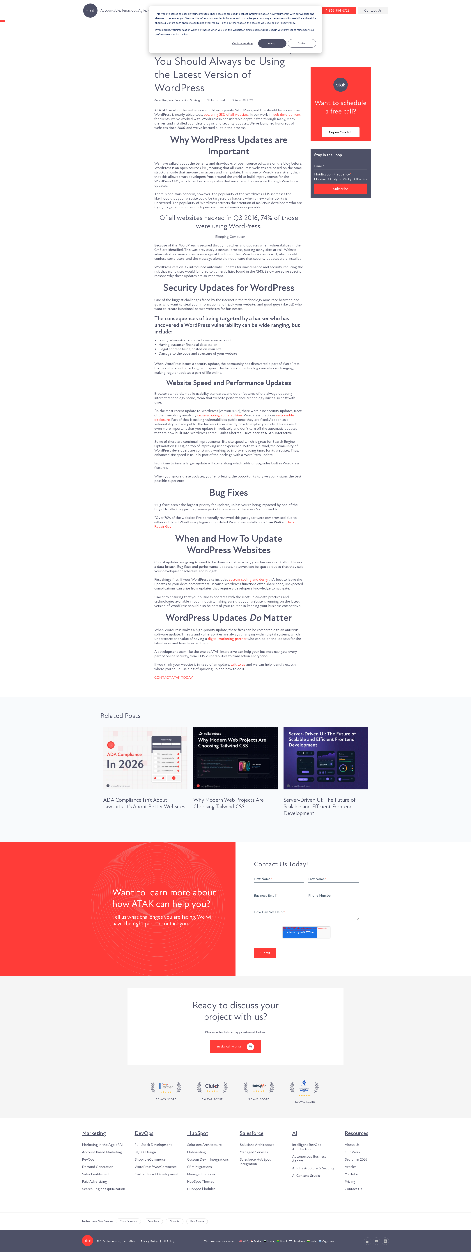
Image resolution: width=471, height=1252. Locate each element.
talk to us (238, 664)
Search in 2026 (356, 1159)
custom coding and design (249, 579)
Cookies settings (242, 43)
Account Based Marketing (102, 1152)
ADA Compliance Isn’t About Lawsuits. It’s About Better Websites (144, 803)
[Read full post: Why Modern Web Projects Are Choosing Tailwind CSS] (235, 758)
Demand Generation (97, 1167)
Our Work (352, 1152)
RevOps (88, 1159)
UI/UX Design (145, 1152)
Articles (350, 1167)
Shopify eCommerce (150, 1159)
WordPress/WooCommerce (156, 1167)
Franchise (153, 1221)
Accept (272, 43)
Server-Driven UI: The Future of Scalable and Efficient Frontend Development (319, 807)
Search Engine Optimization (103, 1189)
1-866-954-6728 (337, 10)
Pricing (350, 1181)
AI (294, 1133)
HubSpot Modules (201, 1189)
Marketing (94, 1133)
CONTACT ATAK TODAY (173, 677)
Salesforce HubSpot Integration (255, 1161)
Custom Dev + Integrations (208, 1159)
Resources (356, 1133)
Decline (302, 43)
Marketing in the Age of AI (102, 1145)
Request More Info (340, 132)
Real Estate (197, 1221)
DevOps (144, 1133)
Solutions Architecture (204, 1145)
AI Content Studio (306, 1175)
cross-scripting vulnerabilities (219, 415)
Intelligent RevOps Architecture (306, 1147)
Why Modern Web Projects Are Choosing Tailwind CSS (228, 803)
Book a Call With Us (229, 1046)
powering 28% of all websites (226, 114)
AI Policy (168, 1241)
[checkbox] (340, 178)
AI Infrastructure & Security (313, 1168)
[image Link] (212, 1091)
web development (286, 114)
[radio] (320, 178)
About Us (352, 1145)
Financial (175, 1221)
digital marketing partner (227, 639)
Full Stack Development (153, 1145)
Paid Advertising (94, 1181)
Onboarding (196, 1152)
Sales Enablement (96, 1174)
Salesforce (251, 1133)
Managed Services (201, 1174)
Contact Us (373, 10)
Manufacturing (128, 1221)
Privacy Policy (149, 1241)
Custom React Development (156, 1174)
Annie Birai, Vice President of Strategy (177, 100)
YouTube (351, 1174)
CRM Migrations (199, 1167)
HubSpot (197, 1133)
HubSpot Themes (200, 1181)
